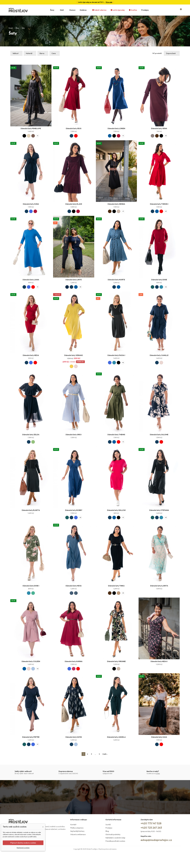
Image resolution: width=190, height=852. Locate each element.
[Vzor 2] (76, 593)
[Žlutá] (71, 366)
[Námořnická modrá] (67, 287)
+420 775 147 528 (151, 823)
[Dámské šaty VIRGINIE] (116, 628)
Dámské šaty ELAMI (73, 204)
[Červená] (76, 136)
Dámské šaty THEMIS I (159, 204)
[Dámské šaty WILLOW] (116, 477)
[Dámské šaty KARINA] (73, 628)
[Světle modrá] (33, 668)
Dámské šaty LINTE (74, 280)
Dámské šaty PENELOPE (31, 128)
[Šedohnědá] (152, 136)
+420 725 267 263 (151, 827)
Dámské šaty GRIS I (74, 434)
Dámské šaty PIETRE (30, 737)
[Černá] (24, 136)
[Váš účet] (176, 10)
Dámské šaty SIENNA (116, 204)
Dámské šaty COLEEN (31, 661)
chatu (158, 773)
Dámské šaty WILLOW (116, 510)
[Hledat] (172, 10)
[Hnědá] (33, 136)
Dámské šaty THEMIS (116, 434)
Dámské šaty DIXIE (159, 280)
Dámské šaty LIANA (31, 280)
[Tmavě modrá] (71, 136)
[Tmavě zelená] (152, 287)
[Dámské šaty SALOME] (159, 402)
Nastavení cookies (23, 848)
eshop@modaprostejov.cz (156, 840)
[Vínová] (118, 136)
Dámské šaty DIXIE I (31, 586)
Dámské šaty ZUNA (31, 204)
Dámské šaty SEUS (73, 128)
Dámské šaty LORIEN (116, 128)
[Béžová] (118, 211)
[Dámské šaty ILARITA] (159, 553)
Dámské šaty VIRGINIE (116, 661)
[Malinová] (73, 668)
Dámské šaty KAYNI (74, 737)
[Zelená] (33, 593)
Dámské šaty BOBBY (73, 510)
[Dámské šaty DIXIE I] (30, 553)
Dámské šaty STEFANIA (159, 510)
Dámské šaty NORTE (116, 280)
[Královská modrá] (31, 211)
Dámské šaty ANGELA (116, 737)
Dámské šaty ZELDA (30, 434)
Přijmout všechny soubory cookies (23, 843)
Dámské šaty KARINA (73, 661)
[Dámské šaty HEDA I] (159, 628)
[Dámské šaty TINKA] (116, 553)
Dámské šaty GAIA (159, 737)
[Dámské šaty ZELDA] (30, 402)
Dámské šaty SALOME (159, 434)
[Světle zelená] (33, 442)
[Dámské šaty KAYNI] (73, 704)
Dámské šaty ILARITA (159, 586)
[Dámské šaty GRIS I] (73, 402)
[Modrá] (109, 136)
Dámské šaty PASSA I (116, 355)
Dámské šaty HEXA (74, 586)
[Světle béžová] (28, 136)
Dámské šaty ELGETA (31, 510)
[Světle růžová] (76, 366)
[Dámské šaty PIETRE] (30, 704)
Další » (104, 754)
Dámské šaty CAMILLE (159, 355)
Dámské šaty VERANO (73, 355)
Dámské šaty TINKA (116, 586)
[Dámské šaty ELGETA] (30, 477)
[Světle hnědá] (118, 593)
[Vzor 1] (71, 593)
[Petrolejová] (161, 287)
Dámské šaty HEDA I (159, 661)
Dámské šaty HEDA (31, 355)
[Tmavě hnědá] (157, 136)
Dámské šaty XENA (159, 128)
